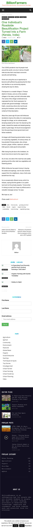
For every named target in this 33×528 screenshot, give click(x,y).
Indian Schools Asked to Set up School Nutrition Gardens (9, 231)
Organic (17, 17)
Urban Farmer (7, 369)
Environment (11, 17)
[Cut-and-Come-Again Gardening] (6, 415)
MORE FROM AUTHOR (19, 262)
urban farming (14, 209)
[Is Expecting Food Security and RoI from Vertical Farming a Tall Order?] (6, 267)
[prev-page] (3, 291)
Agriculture (9, 14)
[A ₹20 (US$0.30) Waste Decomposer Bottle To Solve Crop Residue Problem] (6, 429)
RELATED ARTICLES (13, 262)
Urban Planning (8, 376)
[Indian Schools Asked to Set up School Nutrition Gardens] (6, 446)
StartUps (6, 358)
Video (5, 379)
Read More (28, 526)
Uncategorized (23, 17)
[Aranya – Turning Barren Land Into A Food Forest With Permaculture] (6, 438)
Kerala (8, 207)
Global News (7, 350)
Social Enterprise (8, 355)
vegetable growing (24, 209)
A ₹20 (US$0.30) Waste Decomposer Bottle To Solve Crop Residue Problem (21, 428)
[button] (3, 10)
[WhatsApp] (11, 41)
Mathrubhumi (14, 199)
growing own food (23, 205)
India (4, 207)
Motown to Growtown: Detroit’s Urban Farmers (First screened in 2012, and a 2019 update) (24, 232)
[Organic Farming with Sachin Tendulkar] (6, 276)
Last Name (5, 308)
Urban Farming (5, 19)
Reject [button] (21, 525)
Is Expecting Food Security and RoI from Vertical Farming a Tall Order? (20, 267)
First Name (5, 300)
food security (14, 205)
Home (3, 14)
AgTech (5, 340)
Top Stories (7, 363)
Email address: (7, 316)
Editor (4, 37)
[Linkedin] (15, 41)
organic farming (22, 207)
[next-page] (6, 291)
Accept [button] (15, 525)
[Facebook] (3, 41)
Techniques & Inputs (9, 361)
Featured (6, 348)
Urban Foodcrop (8, 374)
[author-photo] (16, 250)
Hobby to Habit (16, 282)
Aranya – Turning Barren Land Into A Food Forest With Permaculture (20, 437)
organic (14, 207)
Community (4, 278)
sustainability (6, 209)
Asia (8, 205)
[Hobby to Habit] (6, 284)
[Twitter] (7, 41)
